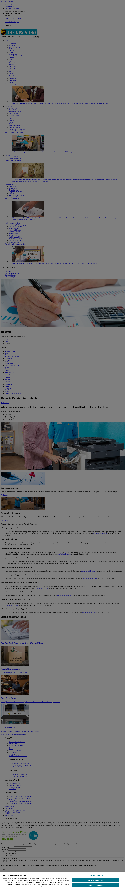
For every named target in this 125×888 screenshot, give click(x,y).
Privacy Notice (50, 886)
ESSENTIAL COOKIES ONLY (95, 880)
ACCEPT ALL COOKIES (95, 885)
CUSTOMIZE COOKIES (96, 875)
